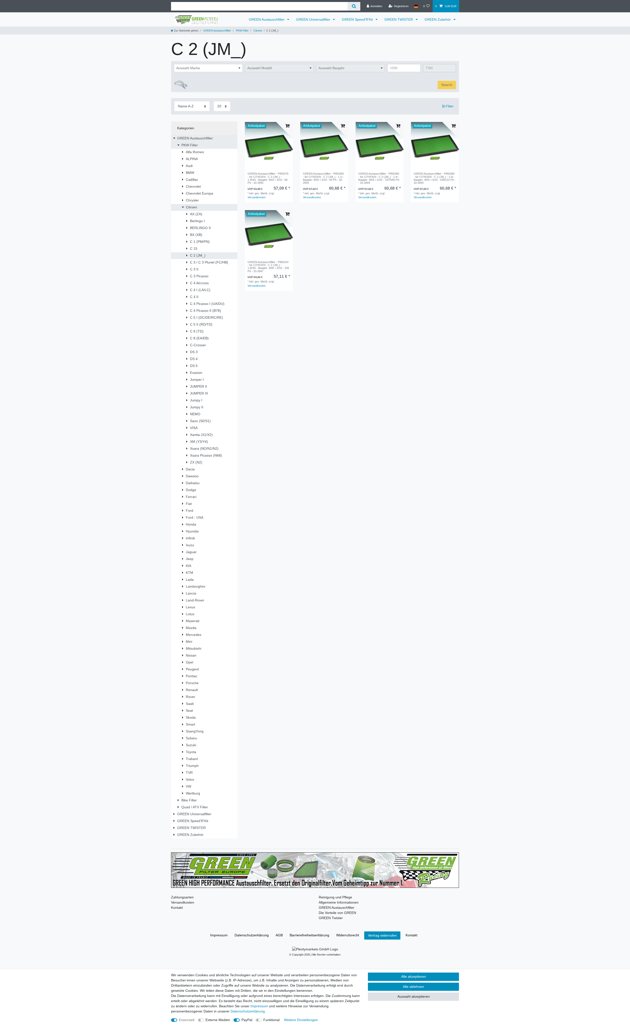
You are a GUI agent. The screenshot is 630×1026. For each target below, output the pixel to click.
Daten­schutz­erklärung (252, 935)
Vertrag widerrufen (382, 935)
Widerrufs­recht (347, 935)
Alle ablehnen (413, 987)
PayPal (246, 1020)
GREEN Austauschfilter (267, 19)
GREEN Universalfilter (313, 19)
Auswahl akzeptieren (413, 996)
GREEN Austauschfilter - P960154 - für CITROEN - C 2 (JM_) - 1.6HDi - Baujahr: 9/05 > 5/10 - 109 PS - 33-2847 (268, 267)
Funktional (271, 1020)
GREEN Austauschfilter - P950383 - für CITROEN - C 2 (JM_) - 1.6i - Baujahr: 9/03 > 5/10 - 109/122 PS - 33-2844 (435, 178)
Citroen (257, 30)
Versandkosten (257, 197)
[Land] (415, 6)
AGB (279, 935)
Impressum (219, 935)
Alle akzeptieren (413, 976)
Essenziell (186, 1020)
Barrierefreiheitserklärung (309, 935)
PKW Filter (242, 30)
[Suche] (353, 6)
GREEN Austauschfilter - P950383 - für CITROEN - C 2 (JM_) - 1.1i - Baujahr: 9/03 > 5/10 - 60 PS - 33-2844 (323, 178)
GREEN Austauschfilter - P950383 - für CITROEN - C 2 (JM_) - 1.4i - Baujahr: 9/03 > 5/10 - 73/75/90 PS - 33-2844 (378, 178)
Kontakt (177, 908)
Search (446, 85)
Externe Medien (217, 1020)
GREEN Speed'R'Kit (358, 19)
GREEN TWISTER (399, 19)
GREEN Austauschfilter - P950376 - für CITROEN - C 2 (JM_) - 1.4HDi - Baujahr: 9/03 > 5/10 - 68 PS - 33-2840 (268, 178)
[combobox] (208, 68)
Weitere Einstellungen (301, 1020)
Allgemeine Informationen (339, 902)
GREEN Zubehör (438, 19)
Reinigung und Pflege (335, 897)
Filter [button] (450, 106)
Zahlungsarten (182, 897)
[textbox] (208, 68)
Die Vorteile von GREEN (337, 913)
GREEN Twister (331, 918)
